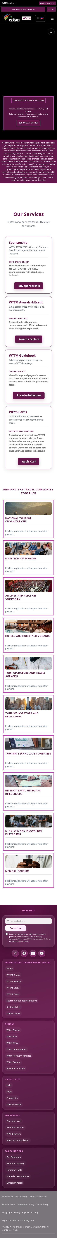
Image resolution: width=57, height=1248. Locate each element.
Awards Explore (29, 339)
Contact (51, 9)
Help (9, 1085)
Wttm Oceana (13, 1062)
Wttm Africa (13, 1042)
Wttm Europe (13, 1030)
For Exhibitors (14, 1156)
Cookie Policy (42, 1204)
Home (10, 968)
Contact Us (12, 1098)
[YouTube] (41, 953)
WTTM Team (13, 994)
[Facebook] (24, 953)
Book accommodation (18, 1140)
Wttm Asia (12, 1036)
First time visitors (15, 1127)
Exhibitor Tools (14, 1169)
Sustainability (13, 1006)
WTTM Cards (13, 987)
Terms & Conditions (38, 1196)
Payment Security (30, 1212)
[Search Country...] (51, 32)
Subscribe (15, 928)
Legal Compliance (10, 1220)
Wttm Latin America (17, 1049)
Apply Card (29, 461)
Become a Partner (47, 3)
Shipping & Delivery (11, 1212)
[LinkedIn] (32, 953)
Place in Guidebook (29, 395)
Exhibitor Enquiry (15, 1163)
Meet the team (14, 1104)
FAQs (9, 1091)
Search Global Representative (23, 9)
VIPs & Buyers (14, 1133)
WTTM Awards (14, 981)
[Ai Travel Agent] (27, 18)
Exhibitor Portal (15, 1182)
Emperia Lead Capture (18, 1176)
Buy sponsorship (29, 286)
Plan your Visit (14, 1121)
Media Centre (13, 1013)
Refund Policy (8, 1204)
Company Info (27, 1220)
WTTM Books (13, 974)
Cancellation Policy (25, 1204)
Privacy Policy (21, 1196)
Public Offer (7, 1196)
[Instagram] (15, 953)
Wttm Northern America (19, 1055)
